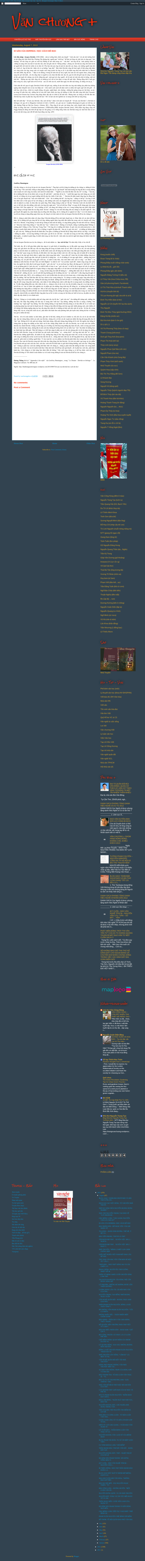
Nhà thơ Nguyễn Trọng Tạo (114, 1116)
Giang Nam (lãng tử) (108, 537)
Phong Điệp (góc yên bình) (111, 271)
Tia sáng (14, 1222)
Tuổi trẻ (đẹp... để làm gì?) (20, 1233)
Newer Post (18, 443)
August (101, 1195)
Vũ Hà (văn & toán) (108, 619)
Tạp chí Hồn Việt (107, 742)
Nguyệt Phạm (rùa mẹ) (109, 353)
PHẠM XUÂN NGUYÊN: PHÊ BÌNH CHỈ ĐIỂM (115, 1516)
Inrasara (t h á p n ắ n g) (109, 562)
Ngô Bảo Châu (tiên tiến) (110, 591)
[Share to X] (48, 376)
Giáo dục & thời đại (18, 1227)
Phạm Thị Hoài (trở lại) (109, 341)
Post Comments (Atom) (58, 450)
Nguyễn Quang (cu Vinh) (110, 611)
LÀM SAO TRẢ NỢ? (63, 39)
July (100, 1523)
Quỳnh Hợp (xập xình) (109, 370)
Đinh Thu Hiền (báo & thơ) (111, 300)
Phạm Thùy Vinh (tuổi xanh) (111, 361)
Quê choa (107, 1078)
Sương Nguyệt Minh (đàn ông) (112, 521)
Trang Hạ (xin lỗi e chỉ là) (110, 423)
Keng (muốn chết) (107, 255)
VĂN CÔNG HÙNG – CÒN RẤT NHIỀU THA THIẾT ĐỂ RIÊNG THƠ (121, 1014)
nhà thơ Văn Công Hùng (113, 1010)
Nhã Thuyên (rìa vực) (109, 366)
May (101, 1530)
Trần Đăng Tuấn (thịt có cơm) (112, 586)
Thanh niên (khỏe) (18, 1235)
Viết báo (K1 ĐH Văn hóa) (110, 697)
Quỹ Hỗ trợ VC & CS (108, 717)
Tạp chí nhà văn (106, 750)
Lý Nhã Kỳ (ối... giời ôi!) (109, 267)
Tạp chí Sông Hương (109, 746)
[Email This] (44, 376)
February (102, 1540)
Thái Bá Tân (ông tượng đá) (111, 570)
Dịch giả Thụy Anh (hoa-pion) (112, 337)
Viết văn (103, 705)
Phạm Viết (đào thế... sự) (110, 582)
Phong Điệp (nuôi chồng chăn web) (114, 263)
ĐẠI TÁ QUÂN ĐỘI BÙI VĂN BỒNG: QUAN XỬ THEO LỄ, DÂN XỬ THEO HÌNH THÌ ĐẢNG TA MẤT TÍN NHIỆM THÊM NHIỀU (120, 788)
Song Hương (105, 382)
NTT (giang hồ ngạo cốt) (110, 533)
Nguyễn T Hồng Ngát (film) (111, 427)
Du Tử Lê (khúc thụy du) (110, 508)
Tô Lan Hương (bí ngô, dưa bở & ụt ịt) (115, 296)
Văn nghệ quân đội (108, 754)
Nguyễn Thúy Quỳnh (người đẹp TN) (115, 390)
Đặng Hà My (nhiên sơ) (109, 316)
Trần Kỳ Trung (106, 554)
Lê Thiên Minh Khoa (108, 512)
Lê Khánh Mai (106, 378)
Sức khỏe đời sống (18, 1224)
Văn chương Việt (107, 730)
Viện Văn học (105, 738)
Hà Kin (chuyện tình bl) (109, 291)
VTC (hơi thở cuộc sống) (20, 1249)
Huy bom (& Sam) (107, 578)
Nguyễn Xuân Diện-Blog (113, 1035)
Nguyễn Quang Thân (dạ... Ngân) (113, 549)
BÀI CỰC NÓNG (79, 39)
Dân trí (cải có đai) (18, 1241)
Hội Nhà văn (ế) (106, 767)
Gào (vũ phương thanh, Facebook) (114, 283)
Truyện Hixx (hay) (18, 1205)
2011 (99, 1550)
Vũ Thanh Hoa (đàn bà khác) (112, 398)
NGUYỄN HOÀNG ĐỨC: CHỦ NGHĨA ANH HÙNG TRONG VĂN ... (114, 1406)
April (101, 1533)
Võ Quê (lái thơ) (106, 566)
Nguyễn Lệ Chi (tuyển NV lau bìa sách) (116, 304)
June (101, 1527)
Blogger (76, 1556)
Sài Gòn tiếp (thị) (17, 1219)
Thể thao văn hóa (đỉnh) (19, 1208)
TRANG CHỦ (94, 39)
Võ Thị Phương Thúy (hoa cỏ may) (114, 329)
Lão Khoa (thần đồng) (109, 623)
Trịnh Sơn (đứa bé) (108, 516)
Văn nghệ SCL (106, 759)
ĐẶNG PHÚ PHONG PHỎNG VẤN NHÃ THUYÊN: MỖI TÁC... (113, 1366)
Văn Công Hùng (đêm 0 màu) (112, 496)
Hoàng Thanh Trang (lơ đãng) (112, 403)
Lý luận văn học (106, 734)
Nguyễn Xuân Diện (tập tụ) (111, 607)
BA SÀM (106, 1098)
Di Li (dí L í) (105, 324)
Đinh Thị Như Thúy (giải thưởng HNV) (115, 312)
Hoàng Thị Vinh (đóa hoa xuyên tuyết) (115, 415)
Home (54, 443)
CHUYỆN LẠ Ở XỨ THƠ (22, 39)
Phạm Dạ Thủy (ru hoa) (109, 411)
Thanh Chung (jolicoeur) (110, 333)
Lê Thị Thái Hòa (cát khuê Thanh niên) (116, 287)
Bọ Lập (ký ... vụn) (107, 599)
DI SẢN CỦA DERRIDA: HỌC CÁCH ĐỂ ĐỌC (115, 1223)
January (102, 1543)
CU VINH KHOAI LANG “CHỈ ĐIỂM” (112, 1445)
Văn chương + (55, 21)
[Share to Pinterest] (52, 376)
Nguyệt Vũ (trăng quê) (109, 386)
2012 (99, 1547)
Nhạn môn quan (17, 1200)
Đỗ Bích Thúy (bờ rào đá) (110, 394)
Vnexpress (15, 1252)
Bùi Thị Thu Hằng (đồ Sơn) (111, 374)
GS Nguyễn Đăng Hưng (110, 545)
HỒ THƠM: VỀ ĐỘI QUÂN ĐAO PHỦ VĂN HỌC (116, 1519)
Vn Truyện (15, 1197)
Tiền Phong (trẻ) (17, 1238)
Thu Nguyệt (105, 308)
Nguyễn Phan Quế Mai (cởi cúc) (113, 349)
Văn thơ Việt (105, 713)
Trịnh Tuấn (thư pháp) (109, 541)
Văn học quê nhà (17, 1211)
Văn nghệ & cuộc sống (109, 722)
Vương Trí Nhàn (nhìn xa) (110, 574)
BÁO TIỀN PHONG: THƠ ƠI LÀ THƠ (112, 1236)
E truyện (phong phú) (19, 1195)
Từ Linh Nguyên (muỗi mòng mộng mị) (116, 529)
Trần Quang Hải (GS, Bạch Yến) (113, 504)
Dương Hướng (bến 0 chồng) (112, 603)
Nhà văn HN (105, 701)
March (101, 1536)
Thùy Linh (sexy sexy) (109, 345)
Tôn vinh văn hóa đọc (109, 709)
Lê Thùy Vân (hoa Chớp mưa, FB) (114, 279)
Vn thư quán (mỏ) (18, 1203)
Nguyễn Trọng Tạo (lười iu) (111, 500)
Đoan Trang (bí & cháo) (109, 259)
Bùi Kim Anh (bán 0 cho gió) (111, 320)
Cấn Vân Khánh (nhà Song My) (113, 357)
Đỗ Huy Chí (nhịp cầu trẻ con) (112, 525)
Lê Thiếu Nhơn (106, 632)
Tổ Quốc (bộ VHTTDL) (20, 1214)
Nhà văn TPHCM (107, 763)
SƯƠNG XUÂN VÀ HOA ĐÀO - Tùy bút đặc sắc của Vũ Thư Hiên (121, 1039)
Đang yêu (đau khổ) (18, 1230)
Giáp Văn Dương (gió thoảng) (112, 558)
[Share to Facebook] (50, 376)
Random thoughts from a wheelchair (116, 1062)
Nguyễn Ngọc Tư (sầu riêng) (111, 419)
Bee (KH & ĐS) (17, 1243)
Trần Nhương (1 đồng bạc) (111, 628)
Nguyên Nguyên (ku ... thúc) (111, 407)
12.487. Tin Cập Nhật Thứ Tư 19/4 (116, 1100)
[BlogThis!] (46, 376)
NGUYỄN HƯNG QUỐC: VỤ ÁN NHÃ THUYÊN (115, 1493)
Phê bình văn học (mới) (109, 689)
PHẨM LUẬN (105, 1172)
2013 (99, 1192)
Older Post (91, 443)
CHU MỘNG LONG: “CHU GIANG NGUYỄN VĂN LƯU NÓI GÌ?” (114, 1219)
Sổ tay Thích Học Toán (112, 1060)
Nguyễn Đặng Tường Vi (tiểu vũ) (113, 275)
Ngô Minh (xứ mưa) (108, 615)
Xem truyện (15, 1192)
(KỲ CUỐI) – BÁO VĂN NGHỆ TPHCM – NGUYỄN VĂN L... (113, 1464)
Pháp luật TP (16, 1216)
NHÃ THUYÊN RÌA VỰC (43, 39)
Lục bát (103, 726)
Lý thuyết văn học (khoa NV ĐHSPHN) (116, 693)
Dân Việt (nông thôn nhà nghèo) (22, 1246)
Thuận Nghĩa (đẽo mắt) (109, 595)
